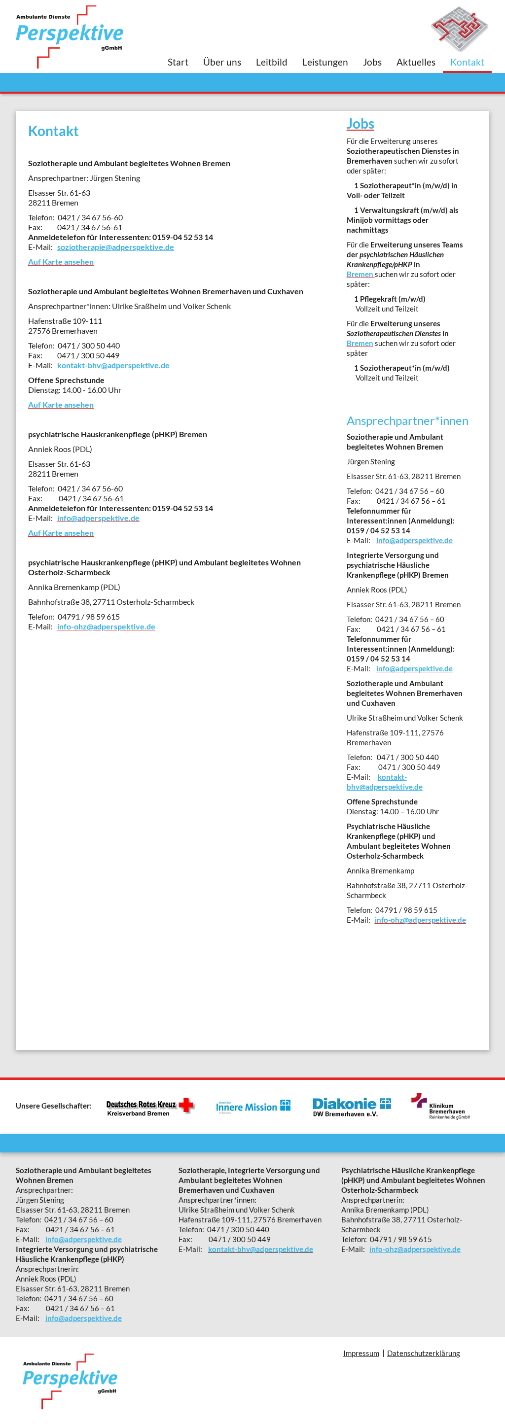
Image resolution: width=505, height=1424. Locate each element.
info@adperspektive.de (83, 1239)
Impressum (361, 1353)
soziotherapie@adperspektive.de (115, 246)
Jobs (372, 62)
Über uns (222, 62)
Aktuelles (416, 62)
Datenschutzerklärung (423, 1353)
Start (178, 62)
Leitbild (272, 62)
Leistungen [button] (325, 62)
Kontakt (467, 62)
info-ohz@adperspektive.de (415, 1249)
